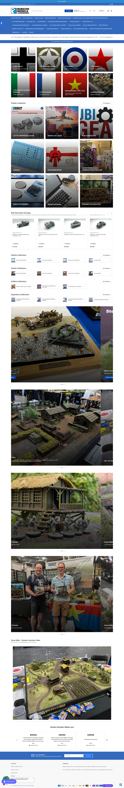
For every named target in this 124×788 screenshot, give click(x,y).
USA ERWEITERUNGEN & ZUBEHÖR (101, 299)
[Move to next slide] (106, 740)
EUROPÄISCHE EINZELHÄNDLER (64, 18)
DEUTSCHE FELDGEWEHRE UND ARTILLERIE (48, 286)
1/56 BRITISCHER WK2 (74, 21)
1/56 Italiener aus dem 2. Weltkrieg (57, 25)
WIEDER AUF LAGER (39, 18)
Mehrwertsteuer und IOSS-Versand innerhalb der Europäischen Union (90, 18)
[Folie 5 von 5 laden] (65, 384)
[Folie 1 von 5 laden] (59, 384)
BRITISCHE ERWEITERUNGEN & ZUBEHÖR (22, 300)
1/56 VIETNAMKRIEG (41, 21)
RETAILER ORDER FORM (16, 18)
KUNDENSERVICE (15, 32)
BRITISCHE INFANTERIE (21, 260)
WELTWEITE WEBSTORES (66, 28)
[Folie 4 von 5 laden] (63, 384)
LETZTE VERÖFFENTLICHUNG (18, 21)
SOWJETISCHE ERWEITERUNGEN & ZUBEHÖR (75, 300)
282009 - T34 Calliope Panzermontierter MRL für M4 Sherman (19, 784)
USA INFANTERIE (97, 260)
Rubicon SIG (71, 377)
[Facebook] (1, 22)
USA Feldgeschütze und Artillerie (74, 286)
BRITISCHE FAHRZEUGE (21, 273)
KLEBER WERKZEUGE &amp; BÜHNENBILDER (34, 28)
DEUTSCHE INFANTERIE (47, 260)
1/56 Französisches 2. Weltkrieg (39, 25)
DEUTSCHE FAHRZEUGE (47, 273)
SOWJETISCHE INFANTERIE (74, 260)
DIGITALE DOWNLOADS (28, 18)
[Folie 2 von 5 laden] (60, 384)
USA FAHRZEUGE (97, 273)
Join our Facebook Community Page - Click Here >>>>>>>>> (23, 4)
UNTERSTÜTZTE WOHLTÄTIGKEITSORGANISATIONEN (100, 28)
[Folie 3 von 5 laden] (62, 384)
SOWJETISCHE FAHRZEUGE (74, 273)
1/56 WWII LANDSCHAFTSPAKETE (90, 25)
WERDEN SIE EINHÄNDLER (50, 18)
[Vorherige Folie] (57, 384)
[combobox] (52, 10)
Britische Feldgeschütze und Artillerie (23, 286)
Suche (69, 11)
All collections (106, 268)
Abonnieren (88, 755)
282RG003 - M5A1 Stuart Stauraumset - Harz (74, 234)
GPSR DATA (24, 32)
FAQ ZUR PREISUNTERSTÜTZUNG (80, 28)
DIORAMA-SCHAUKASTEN (17, 28)
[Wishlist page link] (90, 11)
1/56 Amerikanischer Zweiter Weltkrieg (57, 21)
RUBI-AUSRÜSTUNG (30, 21)
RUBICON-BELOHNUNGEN (52, 28)
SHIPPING (31, 32)
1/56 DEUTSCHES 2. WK (87, 21)
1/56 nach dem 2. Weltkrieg (74, 25)
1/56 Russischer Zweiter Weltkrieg (20, 25)
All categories (106, 103)
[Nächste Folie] (66, 384)
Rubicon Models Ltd (16, 232)
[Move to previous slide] (17, 740)
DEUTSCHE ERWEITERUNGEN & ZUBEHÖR (48, 300)
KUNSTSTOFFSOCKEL (103, 25)
